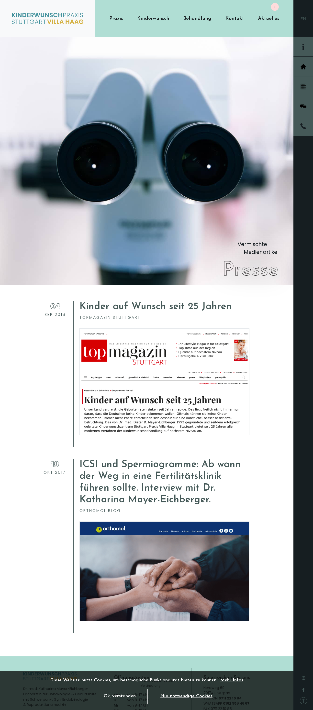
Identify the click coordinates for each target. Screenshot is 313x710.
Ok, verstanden (120, 696)
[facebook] (303, 688)
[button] (116, 18)
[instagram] (303, 676)
